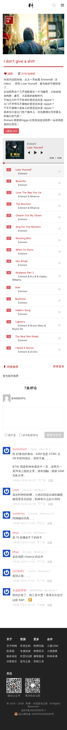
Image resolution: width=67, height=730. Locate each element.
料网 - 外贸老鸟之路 (32, 5)
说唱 (10, 73)
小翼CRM (52, 645)
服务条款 (12, 656)
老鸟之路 (25, 661)
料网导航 (39, 645)
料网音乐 (39, 650)
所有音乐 (58, 366)
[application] (33, 151)
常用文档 (25, 645)
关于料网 (12, 645)
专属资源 (25, 650)
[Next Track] (42, 152)
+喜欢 (11, 130)
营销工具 (39, 661)
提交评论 (55, 435)
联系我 (10, 650)
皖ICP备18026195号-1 (33, 710)
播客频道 (39, 656)
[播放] (35, 152)
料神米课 (52, 656)
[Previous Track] (29, 152)
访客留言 (12, 661)
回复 (50, 480)
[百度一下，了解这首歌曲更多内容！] (59, 171)
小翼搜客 (52, 650)
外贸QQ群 (26, 656)
